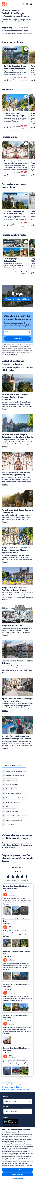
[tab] (14, 765)
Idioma (5, 1097)
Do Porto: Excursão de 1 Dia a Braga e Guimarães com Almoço (16, 887)
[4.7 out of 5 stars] (17, 876)
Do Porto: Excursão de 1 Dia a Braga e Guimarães (16, 985)
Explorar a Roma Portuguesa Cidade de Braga (16, 920)
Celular (5, 1117)
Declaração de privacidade (9, 354)
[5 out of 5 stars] (17, 891)
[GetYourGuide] (4, 4)
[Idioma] (27, 3)
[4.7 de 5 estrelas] (7, 27)
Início (3, 1083)
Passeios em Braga (8, 1089)
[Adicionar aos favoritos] (26, 49)
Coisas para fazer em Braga (11, 1087)
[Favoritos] (23, 4)
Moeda (5, 1107)
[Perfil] (31, 4)
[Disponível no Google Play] (10, 1121)
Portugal (10, 1083)
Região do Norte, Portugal (10, 1085)
